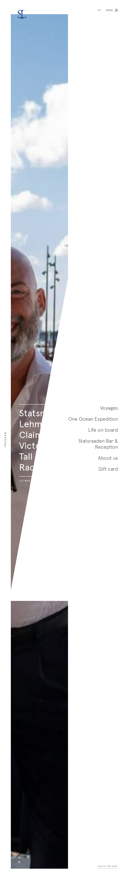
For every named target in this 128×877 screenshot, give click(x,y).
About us (108, 458)
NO (99, 10)
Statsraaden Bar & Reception (98, 444)
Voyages (109, 408)
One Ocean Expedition (93, 419)
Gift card (108, 469)
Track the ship (107, 866)
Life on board (103, 430)
